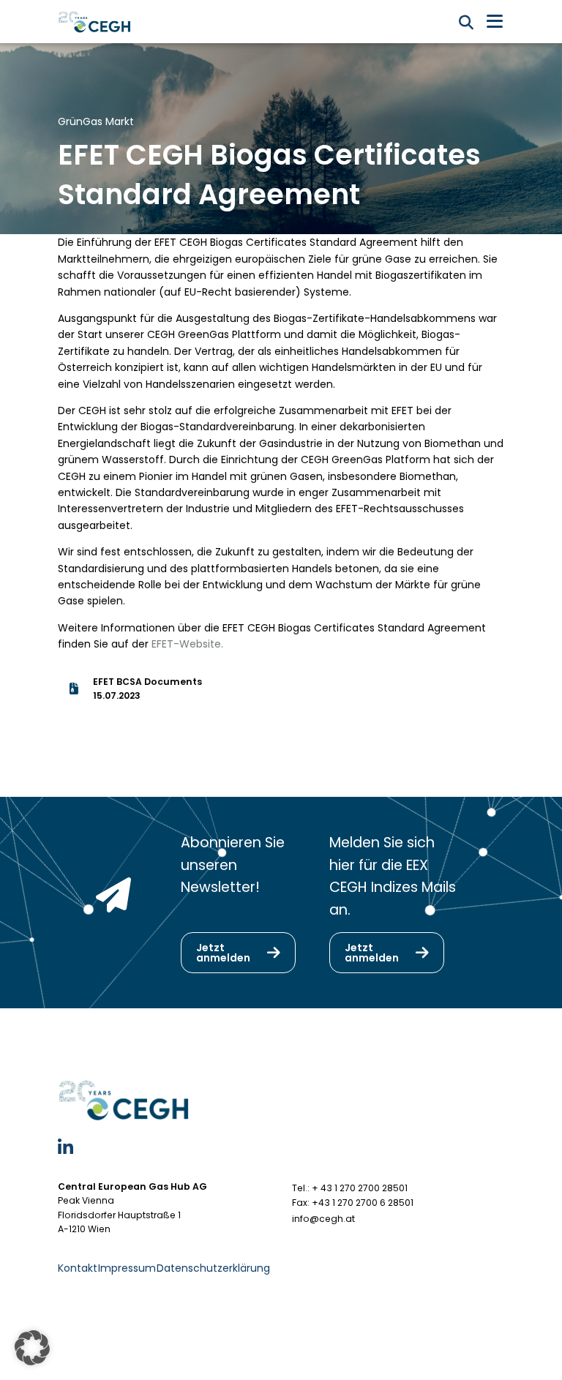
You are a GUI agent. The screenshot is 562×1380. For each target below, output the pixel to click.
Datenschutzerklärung (213, 1268)
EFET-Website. (187, 644)
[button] (32, 1348)
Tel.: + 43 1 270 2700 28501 (350, 1188)
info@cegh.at (323, 1218)
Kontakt (77, 1268)
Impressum (127, 1268)
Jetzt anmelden (223, 952)
